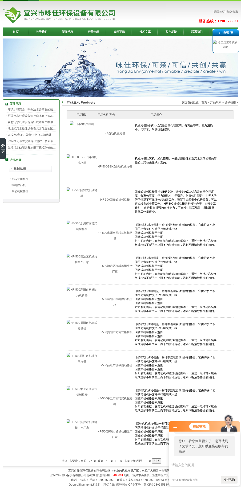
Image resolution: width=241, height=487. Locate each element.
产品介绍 (93, 31)
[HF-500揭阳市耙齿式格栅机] (82, 328)
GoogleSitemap (79, 484)
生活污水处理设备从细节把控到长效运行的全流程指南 (42, 147)
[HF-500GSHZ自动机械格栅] (82, 162)
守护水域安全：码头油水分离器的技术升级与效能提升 (42, 109)
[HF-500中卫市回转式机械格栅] (82, 394)
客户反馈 (171, 31)
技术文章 (145, 31)
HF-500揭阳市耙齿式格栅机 (115, 332)
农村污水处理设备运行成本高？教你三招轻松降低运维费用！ (46, 122)
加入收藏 (232, 11)
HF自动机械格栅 (114, 133)
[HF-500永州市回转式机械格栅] (82, 229)
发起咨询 (229, 479)
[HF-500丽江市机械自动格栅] (82, 361)
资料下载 (119, 31)
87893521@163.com (156, 480)
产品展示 (215, 102)
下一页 (118, 461)
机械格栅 (20, 169)
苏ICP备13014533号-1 (158, 484)
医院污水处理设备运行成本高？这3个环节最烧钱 (38, 115)
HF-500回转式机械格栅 (115, 199)
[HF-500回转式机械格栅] (82, 196)
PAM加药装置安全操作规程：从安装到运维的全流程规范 (43, 141)
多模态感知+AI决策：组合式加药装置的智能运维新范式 (42, 134)
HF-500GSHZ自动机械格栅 (115, 166)
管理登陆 (121, 484)
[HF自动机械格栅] (82, 124)
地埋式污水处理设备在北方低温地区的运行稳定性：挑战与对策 (47, 128)
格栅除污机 (19, 185)
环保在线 (109, 484)
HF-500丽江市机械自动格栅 (115, 365)
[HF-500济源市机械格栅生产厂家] (82, 427)
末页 (127, 461)
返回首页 (219, 11)
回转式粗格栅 (20, 179)
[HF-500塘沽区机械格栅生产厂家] (82, 262)
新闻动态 (67, 31)
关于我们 (41, 31)
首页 (16, 31)
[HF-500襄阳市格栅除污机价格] (82, 295)
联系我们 (197, 31)
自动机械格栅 (20, 191)
